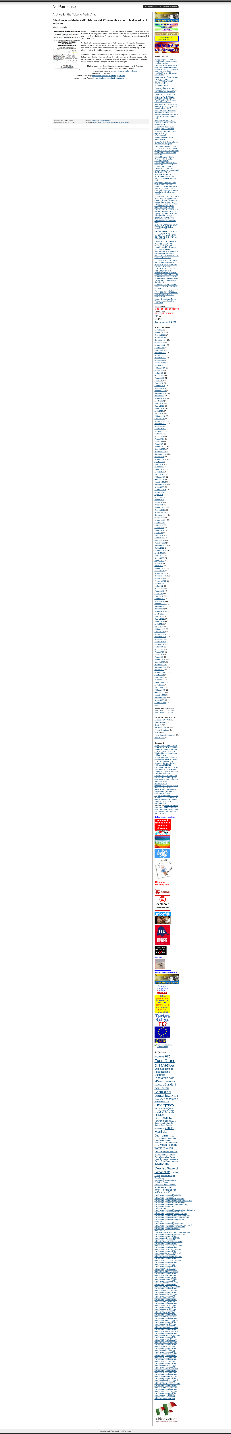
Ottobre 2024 (159, 343)
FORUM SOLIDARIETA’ (163, 1117)
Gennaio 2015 (160, 510)
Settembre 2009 (160, 672)
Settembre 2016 (160, 459)
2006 (167, 711)
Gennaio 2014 (160, 540)
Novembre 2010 (160, 637)
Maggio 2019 (159, 378)
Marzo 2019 (159, 383)
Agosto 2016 (159, 462)
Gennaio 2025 (160, 335)
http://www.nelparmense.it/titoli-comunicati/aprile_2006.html (166, 1349)
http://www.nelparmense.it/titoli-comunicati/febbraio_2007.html (166, 1390)
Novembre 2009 (160, 667)
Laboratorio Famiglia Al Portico (164, 1141)
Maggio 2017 (159, 439)
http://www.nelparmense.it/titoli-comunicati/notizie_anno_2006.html (167, 1334)
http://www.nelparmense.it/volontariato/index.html (172, 1216)
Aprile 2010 (159, 654)
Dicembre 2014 (160, 512)
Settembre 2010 (160, 642)
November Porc (172, 1152)
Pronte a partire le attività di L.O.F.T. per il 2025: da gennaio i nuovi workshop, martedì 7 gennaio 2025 (166, 294)
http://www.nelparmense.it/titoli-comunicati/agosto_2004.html (166, 1267)
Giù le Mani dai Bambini (164, 1131)
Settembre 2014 (160, 520)
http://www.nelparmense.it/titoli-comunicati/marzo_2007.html (166, 1394)
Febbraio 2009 (160, 690)
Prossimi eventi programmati (165, 735)
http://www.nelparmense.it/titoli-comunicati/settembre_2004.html (166, 1271)
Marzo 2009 (159, 687)
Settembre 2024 (160, 345)
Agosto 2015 (159, 492)
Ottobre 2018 (159, 396)
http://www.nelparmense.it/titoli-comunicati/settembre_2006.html (166, 1368)
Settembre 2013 (160, 550)
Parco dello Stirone (161, 1155)
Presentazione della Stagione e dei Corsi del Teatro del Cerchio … (166, 759)
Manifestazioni (95, 120)
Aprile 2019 (159, 381)
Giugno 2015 (159, 497)
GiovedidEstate (159, 1128)
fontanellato (170, 1112)
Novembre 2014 (160, 515)
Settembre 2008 (160, 703)
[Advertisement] (101, 100)
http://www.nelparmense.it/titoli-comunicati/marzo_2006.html (166, 1345)
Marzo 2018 (159, 414)
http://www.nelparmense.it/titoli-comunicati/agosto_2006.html (166, 1364)
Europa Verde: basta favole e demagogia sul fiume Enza (165, 128)
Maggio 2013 (159, 561)
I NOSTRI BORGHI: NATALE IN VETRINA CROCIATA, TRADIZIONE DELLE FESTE (166, 266)
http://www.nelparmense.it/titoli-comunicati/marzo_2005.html (166, 1297)
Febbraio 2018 (160, 416)
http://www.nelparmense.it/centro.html (168, 1195)
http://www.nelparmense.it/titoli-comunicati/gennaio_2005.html (166, 1289)
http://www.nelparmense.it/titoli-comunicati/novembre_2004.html (166, 1278)
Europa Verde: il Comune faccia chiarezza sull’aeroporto (166, 143)
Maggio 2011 (159, 622)
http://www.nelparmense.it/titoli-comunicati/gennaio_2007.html (166, 1386)
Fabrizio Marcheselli (161, 1108)
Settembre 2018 (160, 398)
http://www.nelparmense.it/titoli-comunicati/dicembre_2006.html (166, 1379)
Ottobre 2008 (159, 700)
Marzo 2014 (159, 535)
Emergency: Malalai (162, 85)
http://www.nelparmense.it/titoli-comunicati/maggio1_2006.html (166, 1353)
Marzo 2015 (159, 505)
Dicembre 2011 (160, 604)
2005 (172, 711)
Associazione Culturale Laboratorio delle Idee (164, 1076)
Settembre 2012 (160, 581)
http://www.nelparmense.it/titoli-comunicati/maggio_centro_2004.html (168, 1256)
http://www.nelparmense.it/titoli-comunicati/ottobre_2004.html (166, 1274)
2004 (156, 713)
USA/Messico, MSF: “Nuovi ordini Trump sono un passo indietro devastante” (167, 152)
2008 (156, 711)
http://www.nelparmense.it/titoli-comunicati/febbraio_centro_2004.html (168, 1244)
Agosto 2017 (159, 431)
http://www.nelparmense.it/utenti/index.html (170, 1202)
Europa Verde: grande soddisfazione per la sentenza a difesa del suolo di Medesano (166, 251)
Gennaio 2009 (160, 693)
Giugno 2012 (159, 589)
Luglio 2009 (159, 677)
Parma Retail (160, 1161)
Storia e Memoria (172, 1161)
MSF (167, 1148)
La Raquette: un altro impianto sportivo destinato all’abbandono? (165, 133)
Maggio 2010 (159, 652)
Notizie (103, 120)
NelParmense (64, 6)
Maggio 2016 (159, 469)
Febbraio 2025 (160, 332)
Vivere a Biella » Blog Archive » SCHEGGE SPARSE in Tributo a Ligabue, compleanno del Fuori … (166, 748)
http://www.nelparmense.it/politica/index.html (171, 1214)
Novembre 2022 (160, 353)
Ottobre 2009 (159, 670)
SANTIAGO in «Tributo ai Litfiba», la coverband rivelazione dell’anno (166, 771)
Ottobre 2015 (159, 487)
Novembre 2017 (160, 424)
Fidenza (165, 1110)
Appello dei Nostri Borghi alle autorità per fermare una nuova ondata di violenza (166, 61)
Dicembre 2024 (160, 337)
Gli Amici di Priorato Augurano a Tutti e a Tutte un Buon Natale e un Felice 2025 (166, 286)
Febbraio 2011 (160, 629)
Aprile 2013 (159, 563)
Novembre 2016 (160, 454)
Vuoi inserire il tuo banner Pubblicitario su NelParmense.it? (165, 1189)
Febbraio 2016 (160, 477)
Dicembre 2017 (160, 421)
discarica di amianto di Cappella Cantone (116, 122)
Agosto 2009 (159, 675)
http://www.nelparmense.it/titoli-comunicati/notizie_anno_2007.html (167, 1383)
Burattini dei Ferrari (165, 1086)
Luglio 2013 (159, 556)
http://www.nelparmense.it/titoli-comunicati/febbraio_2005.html (166, 1293)
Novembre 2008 (160, 698)
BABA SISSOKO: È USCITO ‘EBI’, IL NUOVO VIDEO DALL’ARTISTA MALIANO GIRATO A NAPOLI (167, 80)
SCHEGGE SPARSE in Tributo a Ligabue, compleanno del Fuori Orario (166, 753)
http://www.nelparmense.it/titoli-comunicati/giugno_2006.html (166, 1357)
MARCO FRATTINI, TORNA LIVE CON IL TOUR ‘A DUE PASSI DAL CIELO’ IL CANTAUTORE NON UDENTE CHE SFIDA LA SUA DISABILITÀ (166, 235)
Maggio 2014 (159, 530)
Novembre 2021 (160, 358)
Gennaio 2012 (160, 601)
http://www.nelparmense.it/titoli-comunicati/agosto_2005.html (166, 1315)
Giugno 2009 (159, 680)
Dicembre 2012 (160, 573)
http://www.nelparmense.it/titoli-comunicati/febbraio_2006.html (166, 1342)
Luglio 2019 (159, 373)
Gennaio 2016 (160, 479)
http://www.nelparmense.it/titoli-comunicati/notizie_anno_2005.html (167, 1286)
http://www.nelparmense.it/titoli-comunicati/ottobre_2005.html (166, 1323)
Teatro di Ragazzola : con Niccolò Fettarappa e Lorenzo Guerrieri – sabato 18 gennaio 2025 (165, 177)
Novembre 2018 (160, 393)
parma (172, 1154)
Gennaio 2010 (160, 662)
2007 (162, 711)
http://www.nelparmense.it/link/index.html (169, 1212)
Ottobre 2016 (159, 457)
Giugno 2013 (159, 558)
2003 (162, 713)
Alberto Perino (97, 122)
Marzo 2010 (159, 657)
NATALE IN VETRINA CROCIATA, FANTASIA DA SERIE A (167, 257)
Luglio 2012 (159, 586)
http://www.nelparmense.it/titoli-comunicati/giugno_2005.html (166, 1308)
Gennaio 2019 (160, 388)
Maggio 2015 (159, 500)
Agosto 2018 (159, 401)
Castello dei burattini (163, 1093)
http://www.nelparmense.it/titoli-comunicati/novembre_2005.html (166, 1327)
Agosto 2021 (159, 365)
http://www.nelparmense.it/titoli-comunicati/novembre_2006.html (166, 1375)
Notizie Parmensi (161, 727)
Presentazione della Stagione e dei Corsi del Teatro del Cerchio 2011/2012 (166, 763)
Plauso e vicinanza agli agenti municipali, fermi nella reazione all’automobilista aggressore (166, 90)
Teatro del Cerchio (162, 1166)
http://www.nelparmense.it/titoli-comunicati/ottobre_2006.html (166, 1372)
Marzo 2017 (159, 444)
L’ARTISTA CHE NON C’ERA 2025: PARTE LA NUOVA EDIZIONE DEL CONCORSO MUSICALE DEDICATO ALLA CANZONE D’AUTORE (165, 98)
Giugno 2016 (159, 467)
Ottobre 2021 (159, 360)
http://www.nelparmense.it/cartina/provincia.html (172, 1217)
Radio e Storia (160, 738)
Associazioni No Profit (162, 720)
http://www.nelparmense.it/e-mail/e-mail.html (165, 1207)
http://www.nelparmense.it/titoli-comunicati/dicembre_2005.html (166, 1330)
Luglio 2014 (159, 525)
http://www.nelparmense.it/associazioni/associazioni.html (175, 1210)
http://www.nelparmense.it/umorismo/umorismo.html (173, 1225)
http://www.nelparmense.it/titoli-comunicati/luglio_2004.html (166, 1263)
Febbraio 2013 (160, 568)
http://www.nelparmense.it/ (164, 1197)
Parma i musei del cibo (165, 1158)
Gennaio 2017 (160, 449)
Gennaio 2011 (160, 632)
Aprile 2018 (159, 411)
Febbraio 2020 (160, 368)
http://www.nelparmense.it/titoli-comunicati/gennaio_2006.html (166, 1338)
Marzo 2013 (159, 566)
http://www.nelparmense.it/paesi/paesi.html (170, 1227)
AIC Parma (159, 1057)
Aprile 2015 (159, 502)
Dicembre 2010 (160, 634)
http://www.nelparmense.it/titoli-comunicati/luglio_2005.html (166, 1312)
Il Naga (169, 1138)
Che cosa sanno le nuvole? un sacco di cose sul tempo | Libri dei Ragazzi (166, 777)
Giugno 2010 (159, 649)
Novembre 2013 (160, 545)
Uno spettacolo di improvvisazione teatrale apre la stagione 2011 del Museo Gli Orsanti (165, 790)
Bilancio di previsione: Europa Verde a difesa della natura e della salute (165, 301)
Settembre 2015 (160, 490)
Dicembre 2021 (160, 355)
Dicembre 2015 (160, 482)
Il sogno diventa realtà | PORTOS (166, 796)
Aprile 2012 (159, 594)
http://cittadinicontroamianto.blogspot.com (108, 76)
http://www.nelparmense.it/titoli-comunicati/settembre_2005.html (166, 1319)
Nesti (165, 1152)
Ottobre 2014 (159, 518)
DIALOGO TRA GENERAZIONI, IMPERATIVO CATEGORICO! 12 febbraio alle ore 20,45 (166, 106)
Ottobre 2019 (159, 370)
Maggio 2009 (159, 682)
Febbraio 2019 (160, 386)
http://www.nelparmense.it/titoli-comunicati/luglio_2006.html (166, 1360)
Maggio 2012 (159, 591)
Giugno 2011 (159, 619)
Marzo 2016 (159, 474)
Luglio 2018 (159, 403)
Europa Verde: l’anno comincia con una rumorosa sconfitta (166, 261)
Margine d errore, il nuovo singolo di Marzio (164, 138)
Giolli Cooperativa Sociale (165, 1122)
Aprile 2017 (159, 441)
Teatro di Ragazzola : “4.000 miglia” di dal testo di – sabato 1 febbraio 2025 (166, 122)
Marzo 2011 (159, 627)
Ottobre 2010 (159, 639)
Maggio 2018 (159, 408)
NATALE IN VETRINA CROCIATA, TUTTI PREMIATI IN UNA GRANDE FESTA (167, 227)
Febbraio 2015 (160, 507)
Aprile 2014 (159, 533)
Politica (107, 120)
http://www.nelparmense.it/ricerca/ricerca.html (171, 1234)
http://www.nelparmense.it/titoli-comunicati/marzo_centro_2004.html (168, 1248)
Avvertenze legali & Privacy (165, 1185)
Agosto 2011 (159, 614)
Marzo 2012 (159, 596)
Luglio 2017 (159, 434)
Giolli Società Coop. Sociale (164, 1124)
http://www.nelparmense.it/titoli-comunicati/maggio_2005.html (166, 1304)
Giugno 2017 (159, 436)
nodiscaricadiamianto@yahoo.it (124, 71)
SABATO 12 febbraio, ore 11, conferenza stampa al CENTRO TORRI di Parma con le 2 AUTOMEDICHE (166, 800)
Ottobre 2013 (159, 548)
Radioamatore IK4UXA (165, 322)
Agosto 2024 (159, 348)
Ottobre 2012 (159, 578)
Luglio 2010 (159, 647)
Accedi (157, 705)
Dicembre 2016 (160, 452)
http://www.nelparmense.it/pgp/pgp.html (169, 1223)
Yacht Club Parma (161, 1182)
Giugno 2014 (159, 528)
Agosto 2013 (159, 553)
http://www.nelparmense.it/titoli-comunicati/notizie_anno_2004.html (167, 1237)
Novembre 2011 (160, 606)
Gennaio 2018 (160, 419)
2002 (167, 713)
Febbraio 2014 (160, 538)
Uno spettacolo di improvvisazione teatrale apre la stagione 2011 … (166, 786)
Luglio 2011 (159, 616)
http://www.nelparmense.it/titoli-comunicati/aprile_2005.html (166, 1301)
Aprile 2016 (159, 472)
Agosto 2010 (159, 644)
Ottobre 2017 (159, 426)
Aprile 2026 (159, 330)
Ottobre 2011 (159, 609)
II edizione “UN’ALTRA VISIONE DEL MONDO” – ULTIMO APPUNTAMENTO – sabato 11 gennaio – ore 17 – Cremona (166, 244)
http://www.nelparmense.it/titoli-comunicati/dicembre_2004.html (166, 1282)
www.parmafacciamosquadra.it (166, 1180)
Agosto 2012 (159, 583)
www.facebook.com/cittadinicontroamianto (111, 78)
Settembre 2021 (160, 363)
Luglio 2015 (159, 495)
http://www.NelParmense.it (109, 1431)
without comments (60, 27)
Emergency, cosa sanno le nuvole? (166, 780)
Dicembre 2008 (160, 695)
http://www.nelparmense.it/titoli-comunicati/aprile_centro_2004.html (168, 1252)
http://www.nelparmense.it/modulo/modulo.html (171, 1204)
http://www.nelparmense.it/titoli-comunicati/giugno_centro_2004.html (168, 1259)
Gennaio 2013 (160, 571)
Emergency (164, 1105)
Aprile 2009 (159, 685)
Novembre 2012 (160, 576)
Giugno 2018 (159, 406)
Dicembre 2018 (160, 391)
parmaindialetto (172, 1159)
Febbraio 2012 (160, 599)
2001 (172, 713)
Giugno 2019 (159, 376)
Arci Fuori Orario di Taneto (165, 1060)
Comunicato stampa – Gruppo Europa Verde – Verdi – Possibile (166, 147)
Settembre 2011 (160, 611)
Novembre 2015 (160, 485)
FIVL (162, 1112)
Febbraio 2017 (160, 447)
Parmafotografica (162, 1157)
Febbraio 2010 (160, 660)
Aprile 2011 (159, 624)
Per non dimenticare (162, 730)
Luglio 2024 (159, 350)
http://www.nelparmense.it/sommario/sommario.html (173, 1201)
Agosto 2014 (159, 523)
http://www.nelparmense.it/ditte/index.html (169, 1199)
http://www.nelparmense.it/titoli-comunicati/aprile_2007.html (166, 1398)
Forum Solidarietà (163, 1121)
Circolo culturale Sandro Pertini (166, 1100)
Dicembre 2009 (160, 665)
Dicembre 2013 (160, 543)
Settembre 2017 (160, 429)
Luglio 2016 (159, 464)
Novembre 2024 (160, 340)
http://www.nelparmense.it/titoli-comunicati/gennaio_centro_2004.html (168, 1241)
